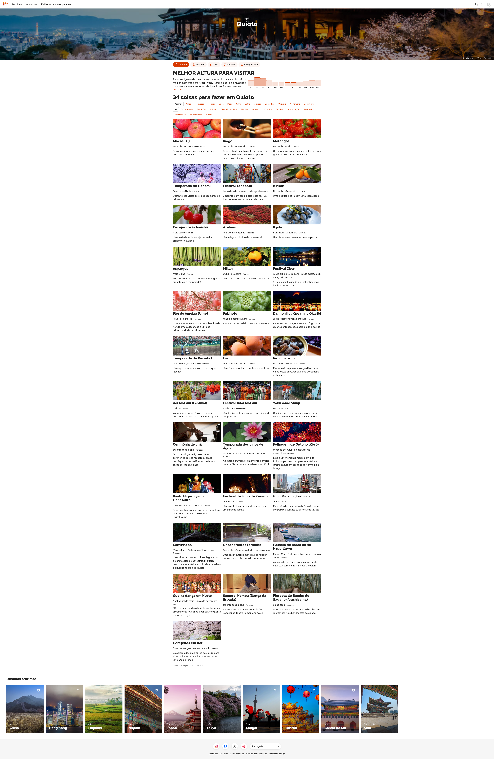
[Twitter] (235, 746)
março (212, 104)
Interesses (31, 4)
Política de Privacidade (256, 754)
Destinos (17, 4)
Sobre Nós (213, 754)
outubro (282, 104)
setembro (270, 104)
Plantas (244, 109)
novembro (295, 104)
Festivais (280, 109)
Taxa (215, 64)
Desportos (309, 109)
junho (238, 104)
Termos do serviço (277, 754)
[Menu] (486, 4)
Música (209, 115)
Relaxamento (196, 115)
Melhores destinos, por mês (56, 4)
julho (247, 104)
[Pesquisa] (476, 4)
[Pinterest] (244, 746)
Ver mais (177, 89)
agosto (257, 104)
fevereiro (201, 104)
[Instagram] (216, 746)
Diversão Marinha (229, 109)
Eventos (268, 109)
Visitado (200, 64)
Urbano (213, 109)
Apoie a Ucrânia (237, 754)
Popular (178, 104)
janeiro (189, 104)
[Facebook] (225, 746)
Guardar (183, 64)
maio (229, 104)
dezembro (309, 104)
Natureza (256, 109)
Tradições (201, 109)
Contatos (224, 754)
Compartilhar (251, 64)
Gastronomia (187, 109)
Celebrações (294, 109)
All (176, 109)
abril (221, 104)
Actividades (180, 115)
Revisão (231, 64)
